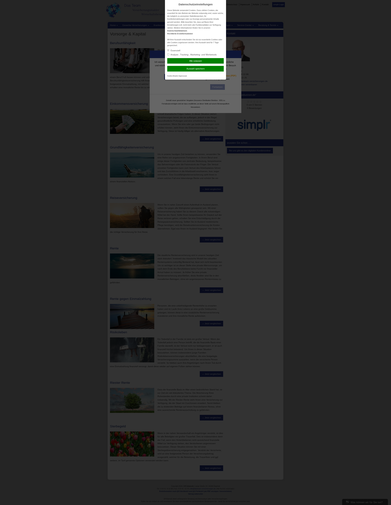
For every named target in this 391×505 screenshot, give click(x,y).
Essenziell (175, 50)
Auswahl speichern (195, 68)
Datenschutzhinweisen (177, 31)
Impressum (183, 76)
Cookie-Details (172, 76)
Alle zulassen (195, 61)
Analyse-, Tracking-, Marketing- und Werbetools (193, 54)
